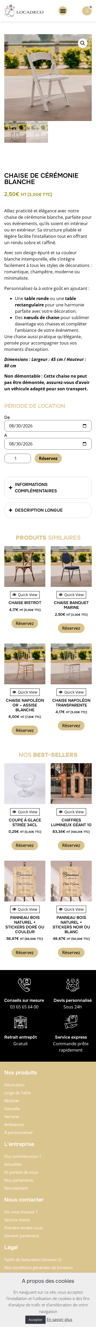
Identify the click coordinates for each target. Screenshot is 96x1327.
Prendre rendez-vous (23, 1227)
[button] (62, 10)
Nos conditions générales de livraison (38, 1267)
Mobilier (11, 1100)
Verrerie (11, 1116)
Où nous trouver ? (20, 1211)
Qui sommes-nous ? (22, 1156)
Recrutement (16, 1188)
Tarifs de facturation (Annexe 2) (32, 1259)
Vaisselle (12, 1108)
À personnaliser (18, 1132)
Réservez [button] (25, 623)
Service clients (17, 1219)
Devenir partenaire (21, 1235)
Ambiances (14, 1124)
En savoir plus (59, 1319)
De (7, 417)
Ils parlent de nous (21, 1172)
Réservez (48, 458)
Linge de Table (17, 1092)
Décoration (14, 1084)
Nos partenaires (18, 1180)
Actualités (13, 1164)
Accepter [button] (35, 1319)
